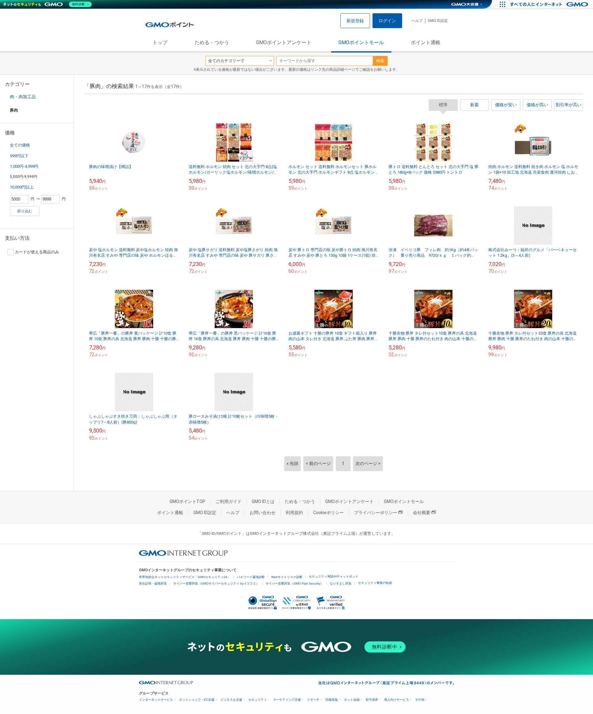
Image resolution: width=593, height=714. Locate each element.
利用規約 (294, 512)
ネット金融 (352, 699)
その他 (419, 699)
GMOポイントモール (361, 42)
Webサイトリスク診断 (286, 577)
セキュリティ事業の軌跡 (375, 583)
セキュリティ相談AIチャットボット (333, 576)
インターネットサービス (156, 699)
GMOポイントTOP (187, 501)
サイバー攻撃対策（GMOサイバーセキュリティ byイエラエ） (216, 583)
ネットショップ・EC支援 (196, 699)
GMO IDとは (263, 501)
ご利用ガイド (229, 501)
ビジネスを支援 (231, 699)
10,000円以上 (22, 187)
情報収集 (332, 699)
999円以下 (19, 156)
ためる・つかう (212, 42)
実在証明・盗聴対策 (153, 583)
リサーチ (313, 699)
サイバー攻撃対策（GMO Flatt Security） (294, 583)
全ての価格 (20, 145)
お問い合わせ (262, 512)
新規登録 (355, 20)
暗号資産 (372, 699)
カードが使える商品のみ (37, 252)
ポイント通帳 (425, 42)
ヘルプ (417, 21)
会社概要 (421, 512)
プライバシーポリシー (375, 512)
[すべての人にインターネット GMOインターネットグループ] (550, 4)
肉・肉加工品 (23, 96)
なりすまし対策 (340, 583)
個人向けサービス (396, 699)
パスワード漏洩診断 (251, 577)
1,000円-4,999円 (24, 166)
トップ (160, 42)
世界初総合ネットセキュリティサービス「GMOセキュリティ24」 (184, 577)
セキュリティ (257, 699)
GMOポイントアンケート (283, 42)
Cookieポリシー (328, 512)
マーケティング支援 (287, 699)
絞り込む (24, 211)
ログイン (387, 20)
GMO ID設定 (438, 21)
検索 (380, 60)
